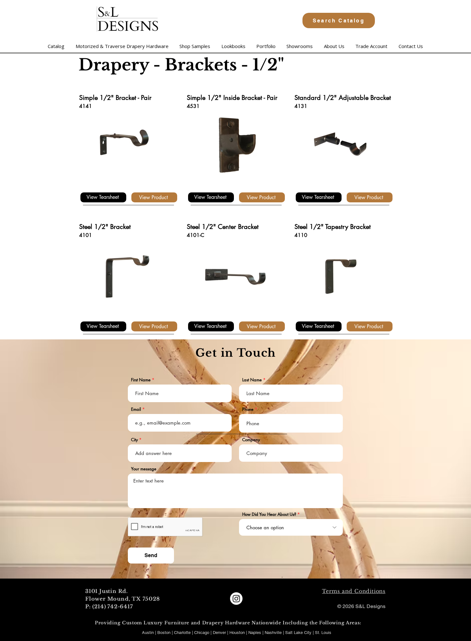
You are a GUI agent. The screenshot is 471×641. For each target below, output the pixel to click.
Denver (220, 632)
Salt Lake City (298, 632)
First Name (141, 380)
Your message (143, 469)
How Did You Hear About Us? (269, 514)
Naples (255, 632)
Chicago (201, 632)
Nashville (274, 632)
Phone (247, 409)
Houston (237, 632)
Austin (148, 632)
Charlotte (182, 632)
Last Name (252, 380)
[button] (122, 46)
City (134, 440)
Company (251, 440)
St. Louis (323, 632)
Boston (163, 632)
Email (136, 409)
